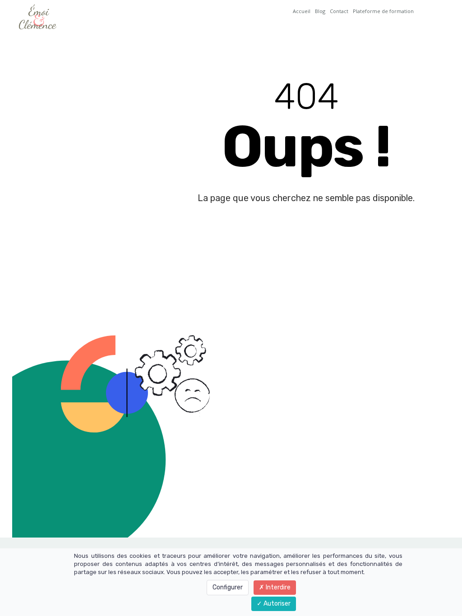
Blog (320, 11)
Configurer (228, 587)
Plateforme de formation (383, 11)
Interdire (277, 587)
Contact (339, 11)
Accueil (301, 11)
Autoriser (276, 603)
